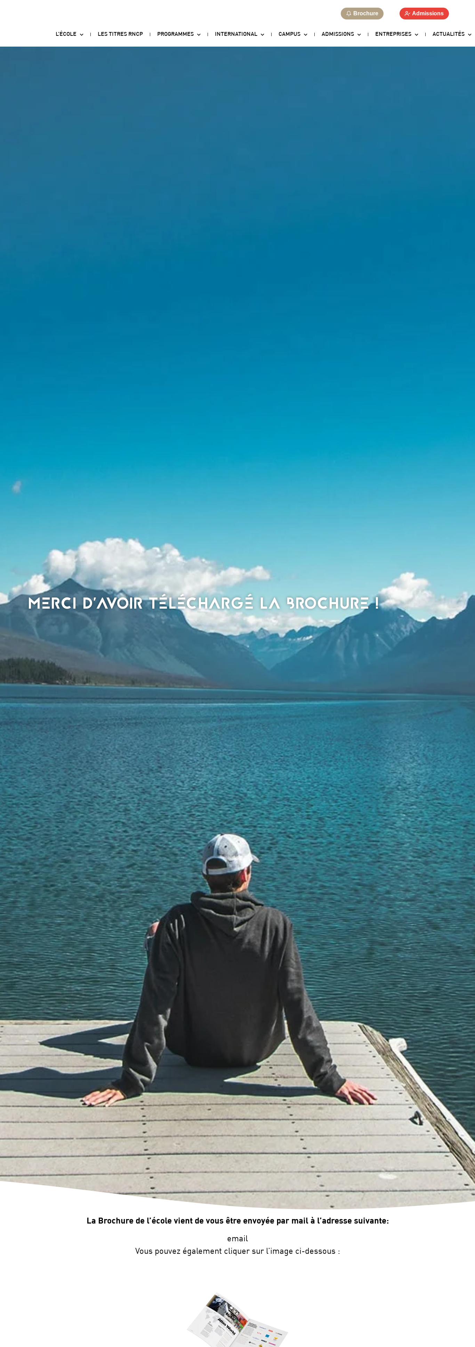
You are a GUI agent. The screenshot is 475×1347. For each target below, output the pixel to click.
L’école (66, 34)
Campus (289, 34)
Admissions (338, 34)
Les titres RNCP (120, 34)
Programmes (175, 34)
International (236, 34)
